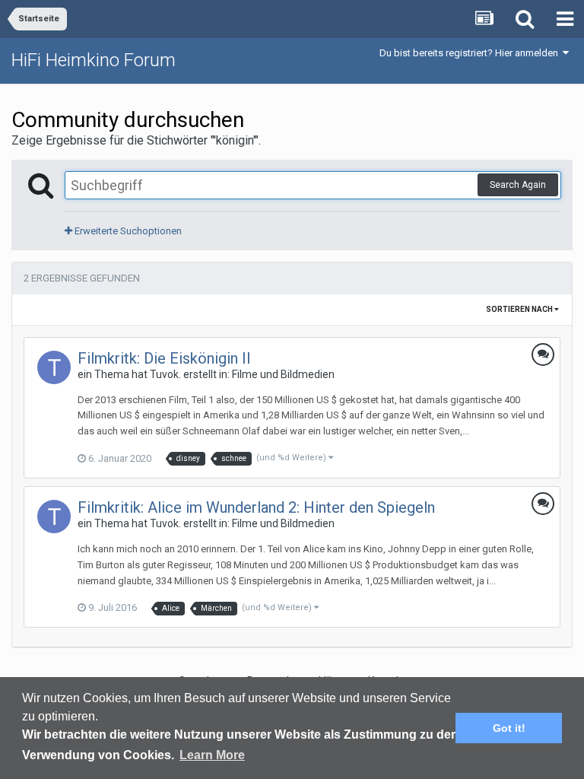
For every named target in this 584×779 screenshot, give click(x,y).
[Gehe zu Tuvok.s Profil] (54, 367)
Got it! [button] (509, 728)
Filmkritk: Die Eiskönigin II (164, 358)
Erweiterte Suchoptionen (127, 231)
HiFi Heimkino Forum (93, 60)
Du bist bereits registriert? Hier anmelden (471, 53)
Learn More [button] (212, 755)
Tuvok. (165, 374)
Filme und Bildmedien (283, 374)
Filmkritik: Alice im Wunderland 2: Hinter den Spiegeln (256, 507)
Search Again (518, 185)
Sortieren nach (520, 309)
